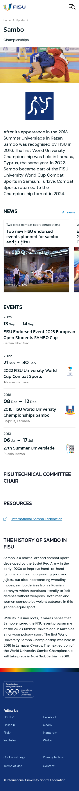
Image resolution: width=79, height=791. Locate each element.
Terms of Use (13, 766)
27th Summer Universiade (29, 448)
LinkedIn (9, 725)
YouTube (10, 740)
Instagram (50, 733)
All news (68, 212)
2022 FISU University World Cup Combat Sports (30, 373)
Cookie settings (14, 757)
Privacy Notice (53, 757)
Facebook (50, 717)
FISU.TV (9, 717)
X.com (47, 725)
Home (7, 20)
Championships (16, 39)
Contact (48, 766)
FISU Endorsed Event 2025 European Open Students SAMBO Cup (39, 334)
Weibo (47, 740)
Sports (20, 20)
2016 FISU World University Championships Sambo (30, 412)
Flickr (7, 733)
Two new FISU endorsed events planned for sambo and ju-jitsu (32, 236)
